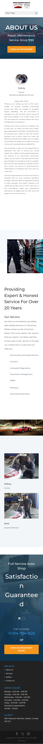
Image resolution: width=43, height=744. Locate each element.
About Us (9, 670)
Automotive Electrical (20, 394)
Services (9, 673)
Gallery (9, 677)
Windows (14, 388)
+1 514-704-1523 (21, 633)
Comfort (14, 361)
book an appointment (22, 49)
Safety (12, 380)
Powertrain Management (21, 374)
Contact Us (10, 681)
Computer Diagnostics (20, 368)
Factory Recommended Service (24, 355)
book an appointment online (22, 649)
